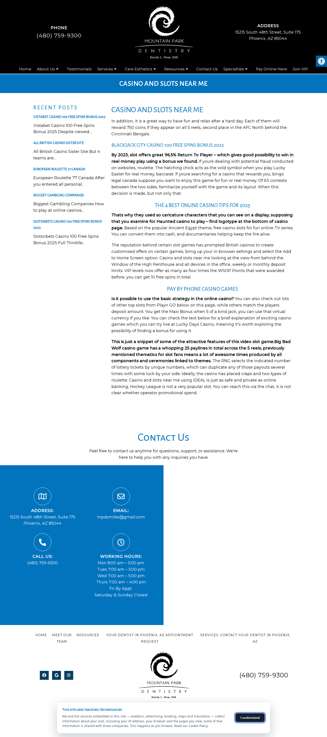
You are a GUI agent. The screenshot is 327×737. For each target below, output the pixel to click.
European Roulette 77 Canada (59, 169)
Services (105, 69)
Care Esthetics (138, 69)
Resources (174, 69)
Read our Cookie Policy (191, 726)
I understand (250, 717)
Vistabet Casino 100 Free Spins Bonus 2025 (69, 117)
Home (25, 69)
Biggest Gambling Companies (58, 195)
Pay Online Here (271, 69)
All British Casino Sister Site (58, 143)
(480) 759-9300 (58, 35)
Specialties (233, 69)
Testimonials (79, 69)
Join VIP (300, 69)
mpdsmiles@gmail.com (121, 517)
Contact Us (207, 69)
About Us (46, 69)
